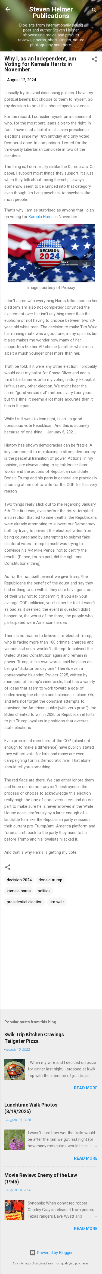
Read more (86, 1087)
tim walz (57, 901)
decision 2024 (19, 880)
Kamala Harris (41, 216)
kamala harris (19, 890)
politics (44, 890)
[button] (94, 60)
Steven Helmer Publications (51, 12)
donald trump (50, 880)
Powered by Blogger (54, 1252)
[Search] (94, 11)
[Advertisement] (51, 962)
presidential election (24, 901)
